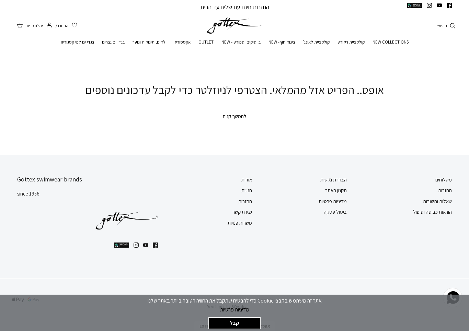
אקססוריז (182, 42)
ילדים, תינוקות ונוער (150, 42)
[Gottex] (234, 25)
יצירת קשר (242, 212)
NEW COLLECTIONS (391, 42)
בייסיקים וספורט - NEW (241, 42)
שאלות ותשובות (437, 201)
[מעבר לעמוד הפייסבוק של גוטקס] (449, 5)
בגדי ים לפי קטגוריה (77, 42)
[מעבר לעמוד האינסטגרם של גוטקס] (429, 5)
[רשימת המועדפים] (74, 25)
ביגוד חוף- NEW (281, 42)
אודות (246, 179)
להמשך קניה (235, 116)
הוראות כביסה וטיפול (432, 212)
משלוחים (443, 179)
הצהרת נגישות (333, 179)
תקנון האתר (336, 190)
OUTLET (206, 42)
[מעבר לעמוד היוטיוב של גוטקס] (439, 5)
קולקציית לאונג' (316, 42)
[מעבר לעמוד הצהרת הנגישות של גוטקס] (414, 5)
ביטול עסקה (335, 212)
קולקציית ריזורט (351, 42)
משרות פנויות (240, 223)
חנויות (246, 190)
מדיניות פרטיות (234, 309)
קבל (234, 323)
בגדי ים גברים (113, 42)
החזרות (445, 190)
